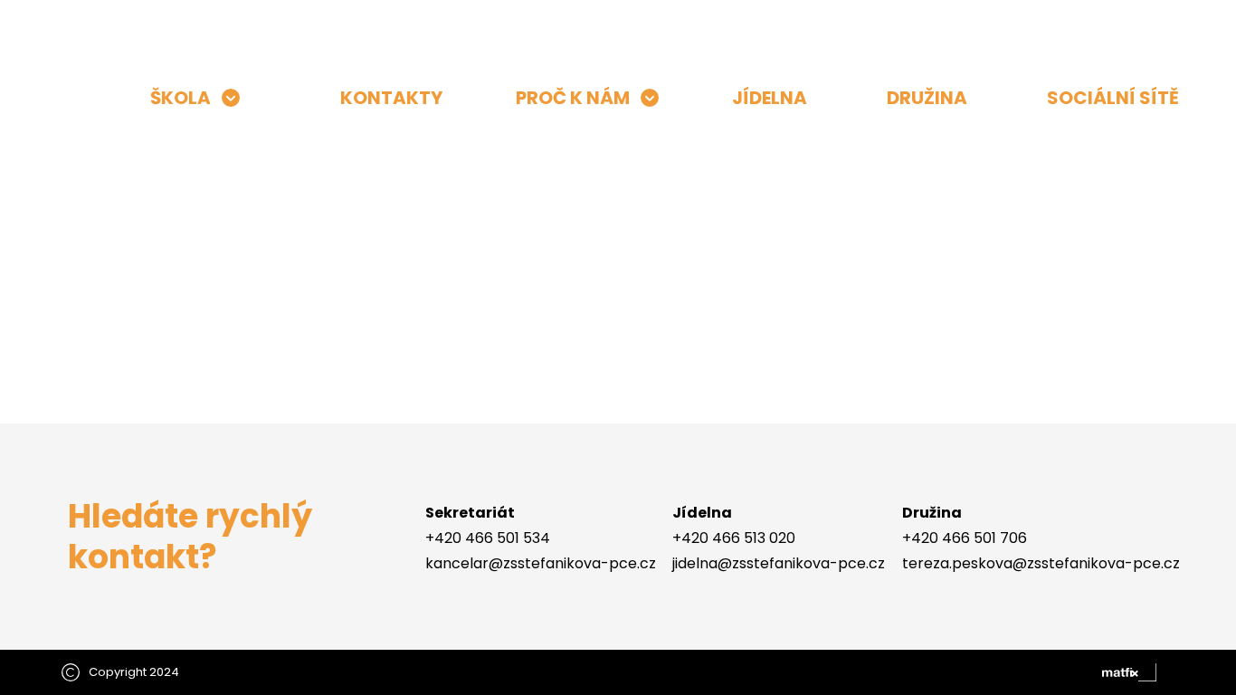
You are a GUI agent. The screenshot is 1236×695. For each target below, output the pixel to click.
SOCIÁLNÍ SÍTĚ (1113, 97)
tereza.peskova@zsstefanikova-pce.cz (1041, 563)
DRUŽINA (927, 97)
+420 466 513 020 (733, 538)
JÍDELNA (769, 97)
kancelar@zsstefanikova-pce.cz (540, 563)
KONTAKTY (391, 97)
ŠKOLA (180, 97)
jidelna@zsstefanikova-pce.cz (778, 563)
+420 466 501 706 (964, 538)
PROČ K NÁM (573, 97)
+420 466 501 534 (487, 538)
